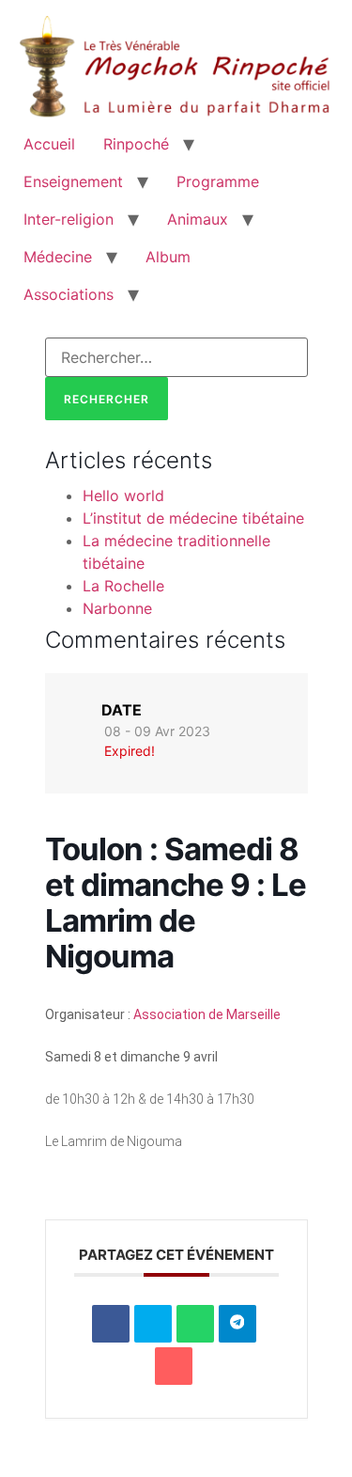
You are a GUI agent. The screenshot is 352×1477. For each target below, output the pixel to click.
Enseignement (73, 181)
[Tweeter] (153, 1324)
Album (168, 256)
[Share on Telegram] (237, 1324)
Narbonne (117, 608)
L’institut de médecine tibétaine (193, 518)
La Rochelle (123, 585)
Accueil (49, 143)
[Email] (173, 1366)
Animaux (197, 219)
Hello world (123, 495)
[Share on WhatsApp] (195, 1324)
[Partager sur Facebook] (111, 1324)
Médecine (57, 256)
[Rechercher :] (176, 357)
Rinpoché (136, 143)
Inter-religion (68, 219)
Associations (68, 294)
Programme (217, 181)
